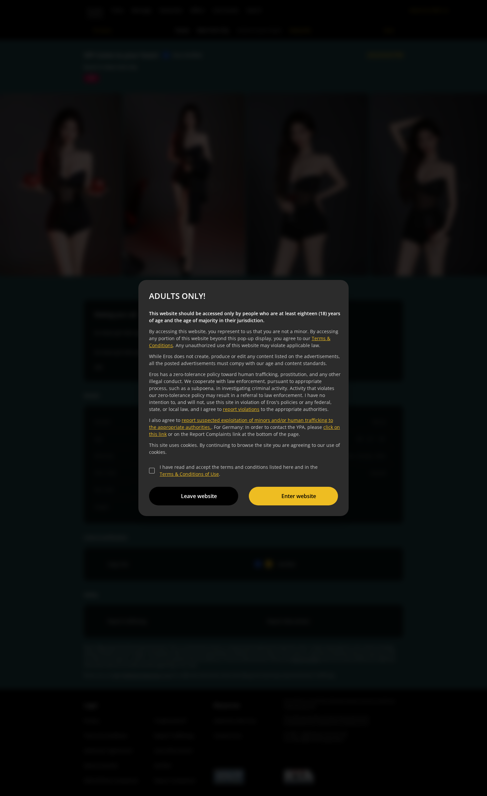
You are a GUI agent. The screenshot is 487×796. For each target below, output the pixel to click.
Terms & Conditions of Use (189, 474)
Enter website (298, 496)
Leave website (199, 496)
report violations (241, 409)
